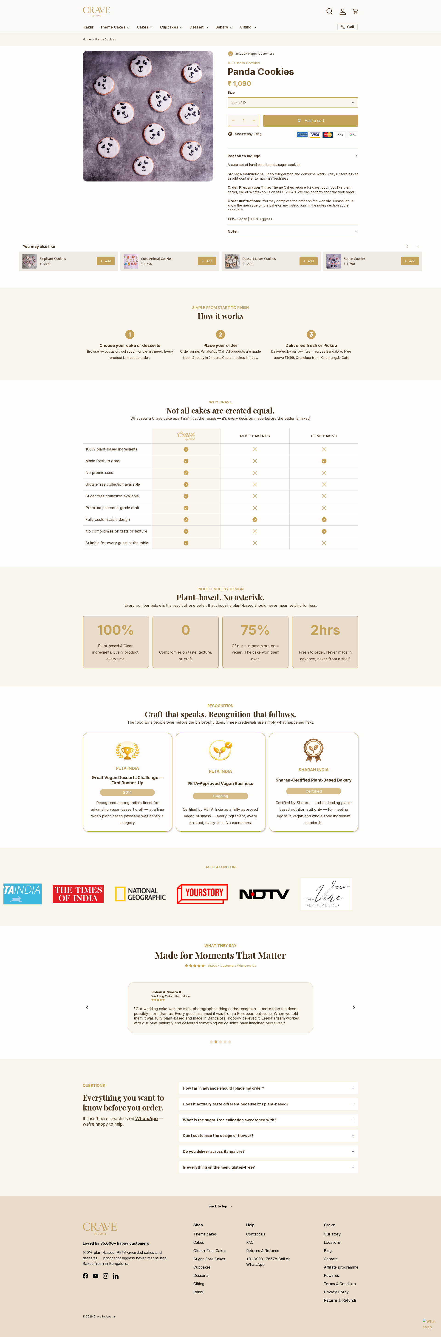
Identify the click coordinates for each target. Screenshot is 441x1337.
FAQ (250, 1242)
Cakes (142, 27)
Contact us (255, 1234)
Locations (332, 1242)
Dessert (197, 27)
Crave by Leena (104, 1316)
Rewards (331, 1275)
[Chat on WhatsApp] (429, 1325)
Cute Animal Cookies (156, 258)
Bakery (221, 27)
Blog (328, 1250)
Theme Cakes (112, 27)
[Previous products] (407, 246)
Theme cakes (205, 1234)
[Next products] (418, 246)
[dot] (211, 1041)
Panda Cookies (105, 39)
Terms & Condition (340, 1283)
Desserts (201, 1275)
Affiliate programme (341, 1267)
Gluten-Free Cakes (209, 1250)
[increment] (254, 121)
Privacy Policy (336, 1292)
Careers (331, 1259)
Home (87, 39)
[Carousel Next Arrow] (354, 1007)
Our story (332, 1234)
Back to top (218, 1206)
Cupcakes (169, 27)
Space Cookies (355, 258)
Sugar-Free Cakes (209, 1259)
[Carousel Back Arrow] (87, 1007)
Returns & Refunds (262, 1250)
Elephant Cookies (53, 258)
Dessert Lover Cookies (259, 258)
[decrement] (233, 121)
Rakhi (88, 27)
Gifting (246, 27)
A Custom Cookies (244, 63)
